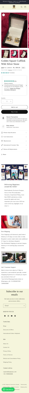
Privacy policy (6, 387)
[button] (3, 7)
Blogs (4, 326)
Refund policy (24, 384)
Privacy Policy (7, 351)
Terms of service (15, 387)
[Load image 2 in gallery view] (14, 54)
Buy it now (14, 112)
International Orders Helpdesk (11, 333)
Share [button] (4, 154)
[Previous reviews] (3, 85)
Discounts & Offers (8, 329)
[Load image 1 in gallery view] (6, 54)
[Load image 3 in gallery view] (23, 54)
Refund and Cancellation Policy (12, 358)
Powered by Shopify (14, 384)
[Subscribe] (24, 306)
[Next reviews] (26, 85)
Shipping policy (23, 387)
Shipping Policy (7, 362)
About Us (5, 343)
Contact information (15, 389)
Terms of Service (8, 354)
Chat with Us (9, 389)
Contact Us (6, 347)
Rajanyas (8, 384)
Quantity (3, 98)
